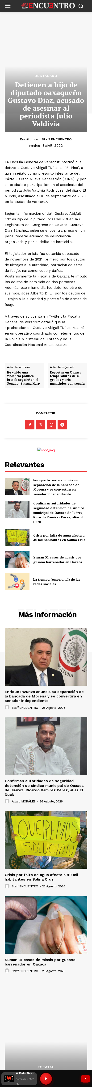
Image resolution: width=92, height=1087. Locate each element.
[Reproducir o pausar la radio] (46, 1079)
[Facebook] (29, 424)
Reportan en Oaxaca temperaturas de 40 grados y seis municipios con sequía (67, 378)
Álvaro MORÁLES (24, 801)
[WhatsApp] (51, 424)
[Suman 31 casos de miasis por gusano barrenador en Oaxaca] (17, 559)
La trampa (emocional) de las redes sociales (56, 581)
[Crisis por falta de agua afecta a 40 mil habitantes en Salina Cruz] (17, 537)
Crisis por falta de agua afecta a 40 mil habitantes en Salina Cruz (59, 537)
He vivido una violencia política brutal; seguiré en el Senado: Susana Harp (23, 378)
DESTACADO (46, 75)
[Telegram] (62, 424)
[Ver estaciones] (85, 1079)
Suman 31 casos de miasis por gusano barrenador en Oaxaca (57, 559)
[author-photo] (8, 707)
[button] (19, 1078)
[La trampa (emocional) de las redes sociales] (17, 581)
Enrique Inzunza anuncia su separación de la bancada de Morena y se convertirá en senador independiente (56, 487)
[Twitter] (40, 424)
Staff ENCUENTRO (57, 139)
